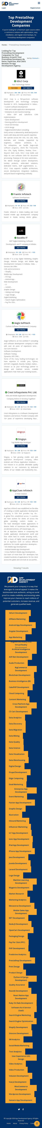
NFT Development (17, 918)
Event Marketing (16, 796)
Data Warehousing (17, 760)
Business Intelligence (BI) (20, 681)
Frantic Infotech (22, 194)
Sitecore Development (19, 1033)
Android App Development (20, 625)
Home (4, 45)
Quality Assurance (17, 985)
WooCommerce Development (21, 1088)
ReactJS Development (18, 991)
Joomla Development (18, 863)
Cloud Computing (16, 693)
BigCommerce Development (21, 669)
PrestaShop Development (20, 960)
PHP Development (17, 948)
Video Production (16, 1070)
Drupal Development (18, 772)
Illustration (14, 815)
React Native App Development (21, 997)
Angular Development (18, 631)
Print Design (14, 966)
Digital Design (15, 766)
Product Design (15, 972)
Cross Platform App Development (21, 705)
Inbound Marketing (17, 821)
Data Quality (14, 742)
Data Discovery (15, 723)
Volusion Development (19, 1076)
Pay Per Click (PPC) (17, 942)
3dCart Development (18, 613)
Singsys (22, 439)
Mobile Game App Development (21, 912)
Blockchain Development (19, 675)
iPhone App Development (20, 851)
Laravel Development (18, 869)
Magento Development (19, 887)
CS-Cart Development (18, 711)
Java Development (17, 857)
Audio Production (16, 663)
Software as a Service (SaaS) (21, 1009)
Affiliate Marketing (17, 619)
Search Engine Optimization (21, 1021)
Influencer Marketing (18, 827)
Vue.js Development (17, 1082)
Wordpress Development (20, 1094)
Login (4, 8)
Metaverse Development (20, 906)
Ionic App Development (19, 839)
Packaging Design (16, 936)
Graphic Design (15, 808)
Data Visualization (17, 754)
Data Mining (14, 736)
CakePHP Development (19, 687)
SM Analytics (14, 1039)
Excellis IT (22, 237)
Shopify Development (18, 1027)
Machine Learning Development (21, 881)
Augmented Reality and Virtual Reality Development (21, 645)
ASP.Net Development (18, 657)
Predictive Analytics (17, 954)
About (15, 1123)
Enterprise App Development (21, 790)
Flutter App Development (20, 802)
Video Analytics (15, 1064)
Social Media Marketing (19, 1045)
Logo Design (14, 875)
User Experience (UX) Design (21, 1057)
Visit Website (27, 88)
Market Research (16, 894)
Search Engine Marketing (20, 1015)
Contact (32, 1123)
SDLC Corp (22, 81)
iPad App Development (19, 845)
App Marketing (15, 637)
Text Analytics (15, 1051)
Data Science (14, 748)
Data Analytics (15, 717)
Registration (35, 8)
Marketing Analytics (17, 900)
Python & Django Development (21, 978)
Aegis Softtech (22, 322)
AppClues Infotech (22, 490)
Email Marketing (16, 784)
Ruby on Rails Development (21, 1003)
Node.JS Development (18, 924)
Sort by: (32, 58)
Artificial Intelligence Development (21, 650)
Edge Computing (16, 778)
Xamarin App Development (20, 1100)
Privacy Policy (23, 1123)
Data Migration (15, 730)
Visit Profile (21, 201)
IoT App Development (18, 833)
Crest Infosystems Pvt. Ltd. (22, 392)
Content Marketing (17, 699)
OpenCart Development (19, 930)
